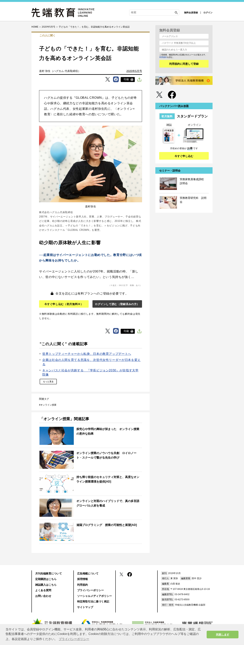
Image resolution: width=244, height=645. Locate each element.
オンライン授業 (48, 405)
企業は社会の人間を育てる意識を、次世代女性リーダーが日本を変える (91, 362)
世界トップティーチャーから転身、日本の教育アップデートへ (86, 353)
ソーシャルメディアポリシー (94, 596)
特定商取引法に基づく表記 (93, 601)
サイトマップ (85, 607)
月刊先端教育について (48, 573)
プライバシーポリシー (90, 590)
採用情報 (82, 579)
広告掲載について (88, 573)
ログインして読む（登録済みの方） (117, 304)
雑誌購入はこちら (46, 584)
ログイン (208, 12)
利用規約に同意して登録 (184, 63)
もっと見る (48, 381)
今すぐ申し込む (184, 156)
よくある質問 (43, 590)
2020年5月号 (134, 70)
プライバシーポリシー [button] (74, 639)
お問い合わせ (43, 596)
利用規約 (163, 57)
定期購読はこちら (46, 579)
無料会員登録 (191, 12)
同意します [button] (222, 634)
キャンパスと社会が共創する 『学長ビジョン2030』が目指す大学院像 (90, 372)
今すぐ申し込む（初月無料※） (63, 304)
